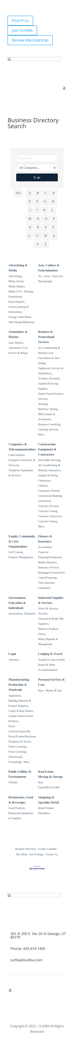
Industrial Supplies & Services (50, 600)
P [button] (54, 218)
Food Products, (16, 808)
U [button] (29, 235)
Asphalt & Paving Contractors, (48, 478)
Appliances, (15, 695)
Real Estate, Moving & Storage (50, 774)
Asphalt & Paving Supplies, (48, 386)
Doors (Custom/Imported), (19, 729)
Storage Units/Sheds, (20, 317)
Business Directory (25, 848)
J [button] (37, 210)
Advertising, (15, 276)
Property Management (20, 557)
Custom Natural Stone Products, (20, 719)
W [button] (45, 235)
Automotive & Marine (17, 334)
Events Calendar (47, 848)
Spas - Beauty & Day (50, 690)
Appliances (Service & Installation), (50, 371)
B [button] (38, 193)
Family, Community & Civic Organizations (21, 541)
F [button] (37, 201)
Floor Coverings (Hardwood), (17, 754)
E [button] (30, 201)
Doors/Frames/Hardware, (22, 736)
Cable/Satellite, (16, 455)
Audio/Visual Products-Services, (51, 396)
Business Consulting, (49, 424)
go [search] (38, 177)
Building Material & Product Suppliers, (19, 703)
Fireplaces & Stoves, (20, 741)
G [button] (45, 201)
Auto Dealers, (16, 342)
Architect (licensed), (49, 378)
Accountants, (45, 547)
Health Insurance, (48, 562)
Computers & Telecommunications (22, 447)
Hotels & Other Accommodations (47, 667)
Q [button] (30, 227)
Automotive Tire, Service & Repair (18, 350)
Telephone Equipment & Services (20, 473)
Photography (45, 281)
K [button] (44, 210)
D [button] (53, 193)
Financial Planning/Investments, (50, 555)
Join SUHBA (22, 30)
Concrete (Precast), (48, 506)
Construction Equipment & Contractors (47, 449)
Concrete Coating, (48, 511)
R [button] (38, 227)
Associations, (15, 613)
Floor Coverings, (17, 746)
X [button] (54, 235)
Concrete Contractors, (50, 516)
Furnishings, (15, 762)
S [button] (46, 227)
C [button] (46, 193)
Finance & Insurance (45, 539)
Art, (40, 276)
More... (42, 434)
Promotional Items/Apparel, (16, 299)
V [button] (37, 235)
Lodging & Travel (50, 654)
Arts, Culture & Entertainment (48, 268)
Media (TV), (15, 291)
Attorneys (13, 659)
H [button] (53, 201)
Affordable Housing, (49, 460)
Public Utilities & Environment (19, 774)
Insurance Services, (49, 567)
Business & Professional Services (46, 337)
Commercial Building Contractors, (50, 498)
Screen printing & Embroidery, (18, 309)
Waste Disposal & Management (48, 642)
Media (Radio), (16, 286)
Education (30, 613)
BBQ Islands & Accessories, (46, 417)
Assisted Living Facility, (51, 659)
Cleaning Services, (48, 429)
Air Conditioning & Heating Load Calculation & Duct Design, (49, 355)
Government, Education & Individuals (17, 603)
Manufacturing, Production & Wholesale (19, 684)
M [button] (29, 218)
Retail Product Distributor (46, 811)
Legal (12, 654)
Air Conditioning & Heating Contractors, (49, 468)
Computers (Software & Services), (21, 463)
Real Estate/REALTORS (49, 785)
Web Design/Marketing (21, 322)
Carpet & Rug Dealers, (21, 710)
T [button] (53, 227)
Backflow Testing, (48, 409)
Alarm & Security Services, (48, 611)
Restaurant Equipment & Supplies (20, 816)
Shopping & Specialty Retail (48, 800)
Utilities (12, 782)
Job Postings (36, 854)
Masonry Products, (48, 628)
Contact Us (52, 854)
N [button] (38, 218)
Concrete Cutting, (48, 521)
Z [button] (46, 244)
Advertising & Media (17, 268)
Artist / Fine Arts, (54, 276)
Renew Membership (30, 40)
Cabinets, (43, 485)
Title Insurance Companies (46, 585)
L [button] (52, 210)
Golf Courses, (16, 552)
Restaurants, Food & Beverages (20, 800)
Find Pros (20, 20)
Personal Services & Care (51, 682)
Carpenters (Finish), (49, 490)
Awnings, (43, 404)
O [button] (46, 218)
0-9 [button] (18, 193)
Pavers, (42, 634)
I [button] (30, 210)
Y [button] (38, 244)
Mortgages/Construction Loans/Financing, (51, 575)
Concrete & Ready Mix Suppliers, (51, 621)
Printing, (29, 291)
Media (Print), (16, 281)
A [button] (30, 193)
